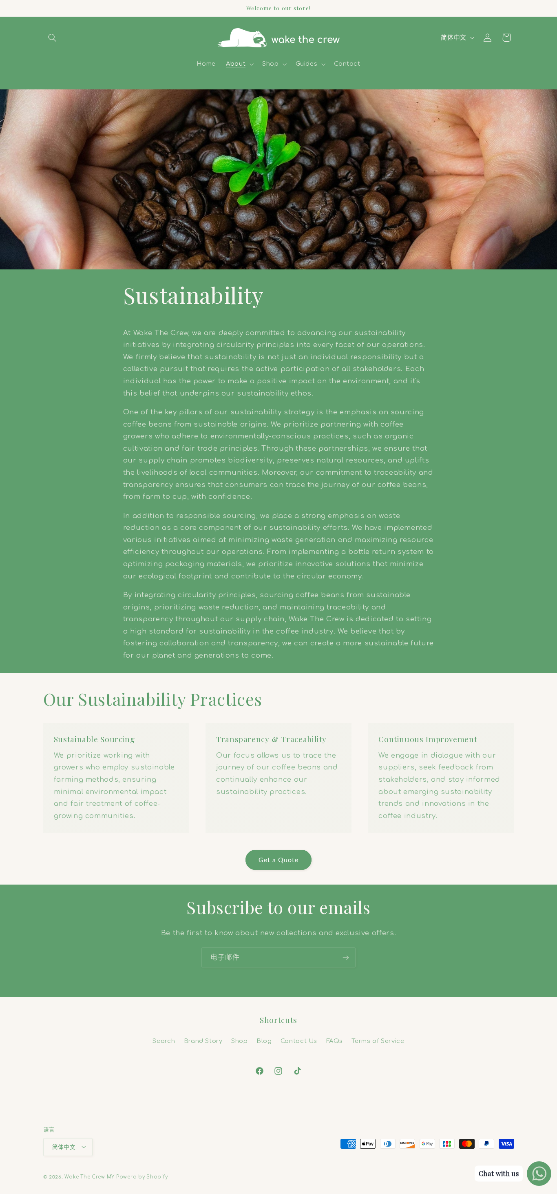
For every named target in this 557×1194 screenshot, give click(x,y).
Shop (239, 1040)
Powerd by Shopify (142, 1176)
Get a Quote (279, 859)
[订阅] (345, 957)
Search (164, 1040)
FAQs (334, 1040)
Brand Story (203, 1040)
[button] (52, 37)
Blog (264, 1040)
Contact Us (299, 1040)
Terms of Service (377, 1040)
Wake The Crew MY (89, 1176)
